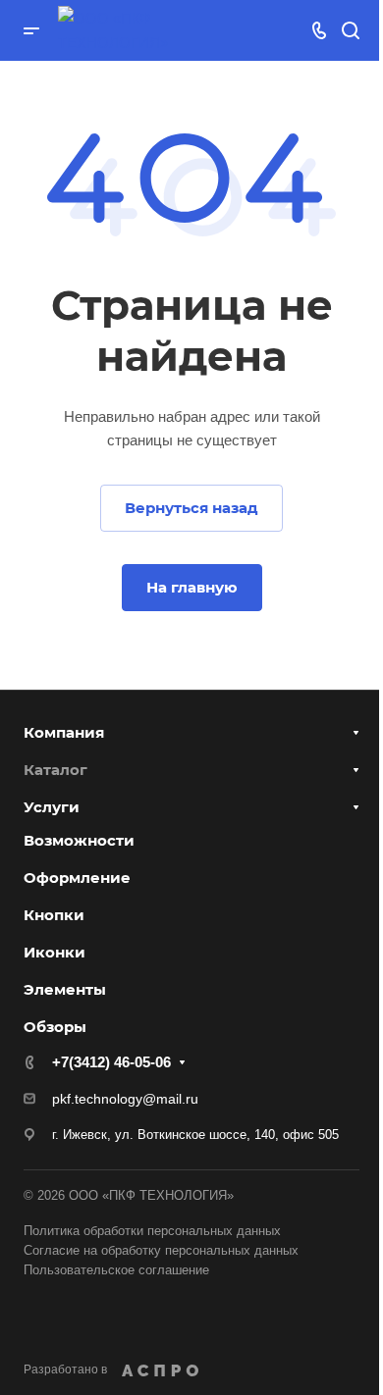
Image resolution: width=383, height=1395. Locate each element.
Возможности (79, 840)
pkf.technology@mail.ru (125, 1099)
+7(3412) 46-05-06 (111, 1062)
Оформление (77, 877)
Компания (64, 732)
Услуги (52, 807)
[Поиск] (350, 31)
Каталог (55, 769)
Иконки (54, 952)
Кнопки (54, 914)
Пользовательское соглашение (116, 1270)
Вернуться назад (191, 507)
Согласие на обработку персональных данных (161, 1250)
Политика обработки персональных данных (152, 1230)
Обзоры (55, 1026)
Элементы (65, 989)
